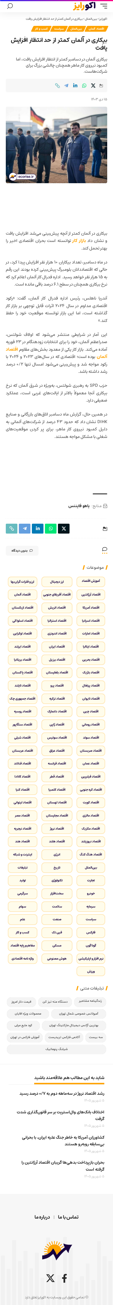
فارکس (90, 932)
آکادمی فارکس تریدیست (64, 1037)
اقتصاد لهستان (57, 802)
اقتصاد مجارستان (57, 815)
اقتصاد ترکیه (57, 698)
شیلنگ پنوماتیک (56, 1049)
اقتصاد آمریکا (91, 607)
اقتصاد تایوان (91, 698)
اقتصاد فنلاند (22, 763)
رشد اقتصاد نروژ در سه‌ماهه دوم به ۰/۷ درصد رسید (61, 1093)
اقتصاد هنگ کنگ (91, 854)
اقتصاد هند (22, 841)
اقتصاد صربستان (91, 750)
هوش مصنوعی (57, 958)
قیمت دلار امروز (21, 1002)
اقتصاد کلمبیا (56, 789)
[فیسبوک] (64, 1278)
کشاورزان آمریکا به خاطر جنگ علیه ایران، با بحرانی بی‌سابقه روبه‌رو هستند (63, 1141)
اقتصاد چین (91, 711)
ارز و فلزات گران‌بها (22, 581)
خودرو (91, 893)
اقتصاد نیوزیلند (91, 841)
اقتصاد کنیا (23, 789)
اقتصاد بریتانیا (22, 659)
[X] (50, 1278)
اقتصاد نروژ (57, 828)
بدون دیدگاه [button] (20, 550)
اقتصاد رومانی (91, 724)
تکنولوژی (57, 880)
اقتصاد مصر (22, 815)
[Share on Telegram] (66, 85)
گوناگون (91, 945)
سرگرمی (22, 893)
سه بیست (96, 1037)
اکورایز (103, 19)
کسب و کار (41, 28)
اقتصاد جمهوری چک (22, 698)
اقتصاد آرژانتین (91, 594)
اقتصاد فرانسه (57, 763)
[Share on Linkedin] (75, 85)
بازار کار (79, 241)
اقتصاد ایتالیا (91, 646)
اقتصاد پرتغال (91, 685)
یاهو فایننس (79, 506)
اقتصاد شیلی (22, 737)
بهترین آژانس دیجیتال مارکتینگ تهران (74, 1025)
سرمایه (90, 906)
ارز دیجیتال (57, 581)
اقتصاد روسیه (22, 711)
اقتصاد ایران (57, 646)
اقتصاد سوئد (91, 737)
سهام (22, 906)
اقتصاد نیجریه (22, 828)
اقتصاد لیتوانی (23, 802)
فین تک (57, 932)
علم (22, 919)
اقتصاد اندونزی (57, 633)
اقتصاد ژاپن (57, 724)
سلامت (57, 906)
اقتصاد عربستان (22, 750)
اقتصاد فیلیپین (91, 776)
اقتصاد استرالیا (57, 620)
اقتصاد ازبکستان (22, 607)
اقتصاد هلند (57, 841)
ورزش (91, 971)
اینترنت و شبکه (22, 854)
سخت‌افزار (56, 893)
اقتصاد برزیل (57, 659)
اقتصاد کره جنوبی (91, 789)
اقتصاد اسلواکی (22, 620)
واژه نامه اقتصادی (23, 958)
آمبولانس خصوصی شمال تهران (78, 1014)
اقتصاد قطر (57, 776)
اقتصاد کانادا (22, 776)
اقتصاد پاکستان (22, 672)
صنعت (57, 919)
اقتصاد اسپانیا (91, 620)
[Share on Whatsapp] (84, 85)
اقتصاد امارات (91, 633)
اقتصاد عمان (91, 763)
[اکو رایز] (84, 6)
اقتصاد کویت (91, 802)
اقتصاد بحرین (91, 659)
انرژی (57, 854)
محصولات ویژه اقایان (28, 1014)
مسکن (56, 945)
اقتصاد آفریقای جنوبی (57, 594)
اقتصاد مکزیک (91, 828)
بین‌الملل (91, 19)
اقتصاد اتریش (57, 607)
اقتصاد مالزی (91, 815)
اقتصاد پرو (57, 685)
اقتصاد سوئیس (57, 737)
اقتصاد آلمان (96, 28)
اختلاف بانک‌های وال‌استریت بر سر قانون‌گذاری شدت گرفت (60, 1116)
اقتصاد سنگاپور (22, 724)
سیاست (59, 28)
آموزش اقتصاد (91, 581)
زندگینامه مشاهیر (90, 1001)
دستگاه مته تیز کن (55, 1002)
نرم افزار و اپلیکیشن (91, 958)
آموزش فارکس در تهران (24, 1037)
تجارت (91, 880)
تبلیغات (23, 867)
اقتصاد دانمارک (57, 711)
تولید (22, 880)
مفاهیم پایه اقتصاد (22, 945)
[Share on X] (93, 85)
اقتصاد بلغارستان (57, 672)
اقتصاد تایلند (22, 685)
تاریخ (57, 867)
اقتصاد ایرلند (22, 646)
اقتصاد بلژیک (91, 672)
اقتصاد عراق (57, 750)
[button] (102, 6)
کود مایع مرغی (23, 1025)
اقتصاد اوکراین (22, 633)
